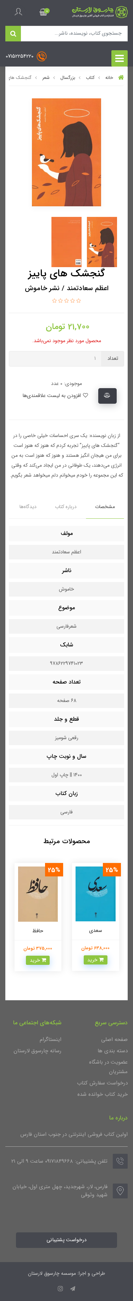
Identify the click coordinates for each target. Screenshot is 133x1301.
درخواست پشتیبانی (66, 1240)
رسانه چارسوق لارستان (37, 1051)
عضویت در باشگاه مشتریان (108, 1067)
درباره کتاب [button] (66, 507)
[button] (43, 12)
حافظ (37, 931)
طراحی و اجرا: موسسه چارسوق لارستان (66, 1273)
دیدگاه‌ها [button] (28, 507)
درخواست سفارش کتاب (102, 1083)
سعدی (95, 930)
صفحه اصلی (114, 1039)
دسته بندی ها (113, 1051)
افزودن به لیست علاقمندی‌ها (52, 396)
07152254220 (20, 56)
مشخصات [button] (105, 507)
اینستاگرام (50, 1039)
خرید (93, 960)
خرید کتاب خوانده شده (102, 1094)
